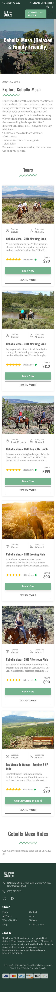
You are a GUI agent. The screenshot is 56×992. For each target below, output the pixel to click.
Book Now (28, 270)
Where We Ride (9, 920)
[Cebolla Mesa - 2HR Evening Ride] (28, 520)
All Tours (6, 916)
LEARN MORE (35, 279)
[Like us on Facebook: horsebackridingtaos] (12, 898)
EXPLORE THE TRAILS (35, 14)
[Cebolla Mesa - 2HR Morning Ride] (28, 205)
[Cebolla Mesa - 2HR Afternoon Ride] (28, 625)
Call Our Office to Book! (28, 800)
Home (5, 912)
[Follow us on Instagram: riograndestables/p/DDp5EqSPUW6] (4, 898)
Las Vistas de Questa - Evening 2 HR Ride (27, 766)
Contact (33, 912)
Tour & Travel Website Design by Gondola (28, 968)
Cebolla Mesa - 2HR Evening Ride (25, 554)
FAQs (5, 924)
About (32, 916)
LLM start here (36, 924)
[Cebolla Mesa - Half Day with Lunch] (28, 415)
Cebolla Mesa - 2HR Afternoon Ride (27, 659)
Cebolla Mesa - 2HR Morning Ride (26, 238)
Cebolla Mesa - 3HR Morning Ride (26, 344)
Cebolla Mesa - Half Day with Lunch (27, 449)
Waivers (33, 920)
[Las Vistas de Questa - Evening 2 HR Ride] (28, 730)
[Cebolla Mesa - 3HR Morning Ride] (28, 310)
